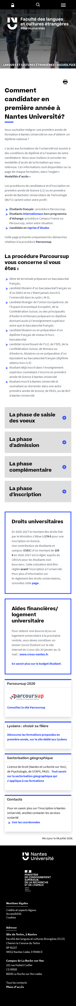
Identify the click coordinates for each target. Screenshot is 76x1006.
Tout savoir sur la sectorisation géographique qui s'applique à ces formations (36, 776)
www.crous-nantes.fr (33, 654)
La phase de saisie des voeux (32, 418)
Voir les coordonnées (26, 822)
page (35, 583)
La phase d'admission (24, 442)
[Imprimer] (65, 82)
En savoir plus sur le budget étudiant (36, 663)
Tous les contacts (16, 982)
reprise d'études (38, 228)
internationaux (33, 214)
